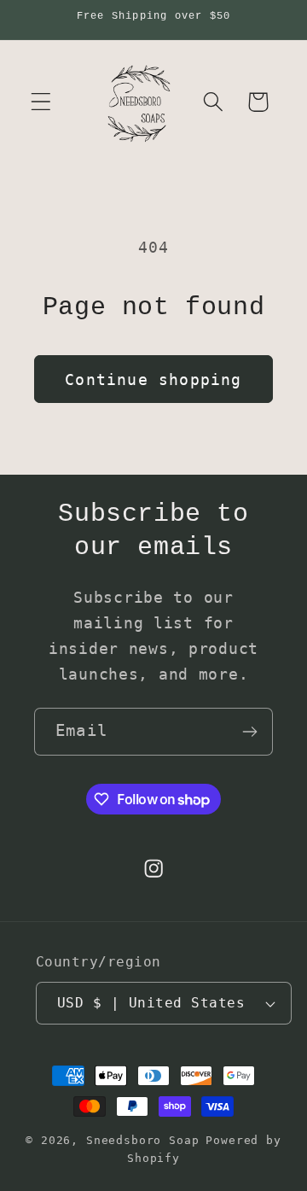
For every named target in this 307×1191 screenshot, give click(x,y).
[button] (41, 102)
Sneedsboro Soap (143, 1140)
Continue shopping (153, 379)
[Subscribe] (249, 732)
